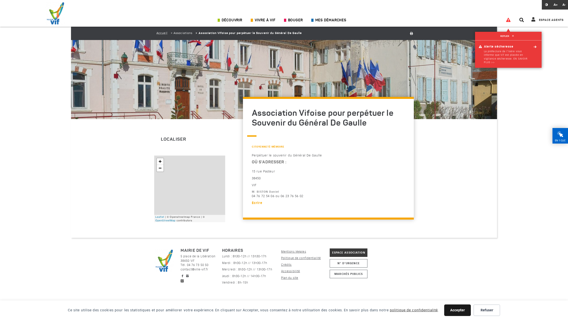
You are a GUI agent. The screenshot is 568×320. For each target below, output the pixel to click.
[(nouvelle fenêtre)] (182, 280)
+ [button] (160, 161)
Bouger (295, 20)
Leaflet (159, 216)
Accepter (457, 310)
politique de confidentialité (414, 310)
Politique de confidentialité (301, 258)
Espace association (348, 252)
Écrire (257, 203)
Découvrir (232, 20)
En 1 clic (560, 140)
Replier (507, 36)
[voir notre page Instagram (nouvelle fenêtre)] (187, 276)
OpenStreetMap (165, 220)
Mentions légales (293, 251)
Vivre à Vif (265, 20)
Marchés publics (348, 274)
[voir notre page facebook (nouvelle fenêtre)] (183, 276)
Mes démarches (330, 20)
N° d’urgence (348, 263)
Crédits (286, 264)
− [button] (160, 168)
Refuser (487, 310)
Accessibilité (290, 271)
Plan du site (289, 278)
